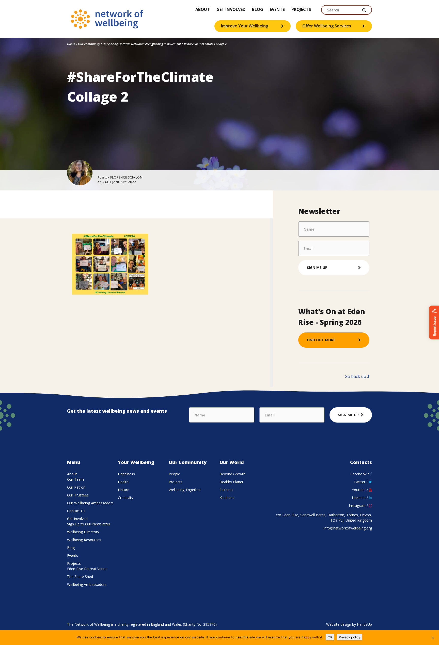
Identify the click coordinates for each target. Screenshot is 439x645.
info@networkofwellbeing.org (348, 528)
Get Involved (230, 9)
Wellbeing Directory (83, 531)
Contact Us (76, 510)
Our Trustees (78, 495)
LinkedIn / (360, 497)
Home (71, 44)
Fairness (226, 489)
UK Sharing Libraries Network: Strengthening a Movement (142, 44)
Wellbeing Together (185, 489)
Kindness (227, 497)
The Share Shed (80, 576)
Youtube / (360, 489)
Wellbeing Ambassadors (86, 584)
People (174, 474)
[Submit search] (364, 10)
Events (277, 9)
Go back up (356, 376)
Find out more (321, 339)
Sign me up (317, 267)
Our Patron (76, 487)
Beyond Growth (232, 474)
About (202, 9)
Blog (257, 9)
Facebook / (360, 474)
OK (330, 637)
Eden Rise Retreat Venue (87, 568)
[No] (432, 637)
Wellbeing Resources (84, 539)
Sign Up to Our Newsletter (88, 524)
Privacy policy (349, 637)
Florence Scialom (126, 177)
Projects (301, 9)
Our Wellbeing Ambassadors (90, 503)
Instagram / (359, 505)
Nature (123, 489)
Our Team (75, 479)
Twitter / (361, 481)
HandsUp (364, 624)
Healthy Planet (231, 481)
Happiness (126, 474)
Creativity (125, 497)
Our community (89, 44)
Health (123, 481)
